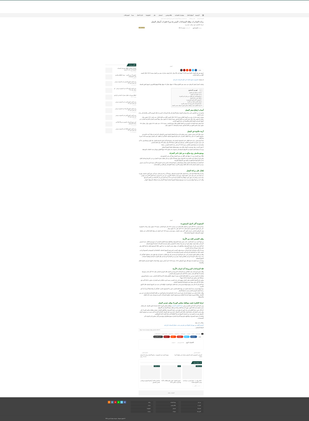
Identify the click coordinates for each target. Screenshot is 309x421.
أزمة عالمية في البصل (195, 94)
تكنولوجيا (148, 15)
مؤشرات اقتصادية (179, 15)
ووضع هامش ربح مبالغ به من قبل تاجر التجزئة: (190, 96)
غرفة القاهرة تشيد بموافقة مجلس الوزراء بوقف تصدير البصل (186, 105)
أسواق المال (190, 15)
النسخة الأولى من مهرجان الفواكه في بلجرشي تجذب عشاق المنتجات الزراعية (184, 325)
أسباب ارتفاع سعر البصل (195, 92)
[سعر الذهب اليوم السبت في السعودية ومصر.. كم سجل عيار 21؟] (108, 103)
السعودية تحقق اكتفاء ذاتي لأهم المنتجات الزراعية (185, 79)
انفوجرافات (127, 15)
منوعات (174, 411)
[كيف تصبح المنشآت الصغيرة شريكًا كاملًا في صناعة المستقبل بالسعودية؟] (108, 124)
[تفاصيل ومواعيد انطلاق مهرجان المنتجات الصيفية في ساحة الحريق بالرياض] (108, 70)
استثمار (160, 15)
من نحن (199, 402)
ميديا (132, 15)
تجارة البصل (183, 333)
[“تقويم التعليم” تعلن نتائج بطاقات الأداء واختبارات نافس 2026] (171, 372)
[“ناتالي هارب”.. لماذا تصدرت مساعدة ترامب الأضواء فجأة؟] (192, 372)
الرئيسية (197, 15)
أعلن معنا (199, 411)
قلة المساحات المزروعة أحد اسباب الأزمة (191, 103)
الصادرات (188, 333)
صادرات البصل (164, 333)
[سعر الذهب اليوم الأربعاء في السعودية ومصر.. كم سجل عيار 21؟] (108, 110)
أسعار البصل (198, 333)
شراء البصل (171, 333)
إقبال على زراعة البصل (195, 98)
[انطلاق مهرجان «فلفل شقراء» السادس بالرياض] (108, 97)
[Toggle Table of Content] (200, 90)
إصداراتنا (199, 408)
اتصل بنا (199, 405)
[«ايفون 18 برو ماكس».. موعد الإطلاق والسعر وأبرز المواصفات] (108, 77)
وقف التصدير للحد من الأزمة (194, 101)
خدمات (179, 366)
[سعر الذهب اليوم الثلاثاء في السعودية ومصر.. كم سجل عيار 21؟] (108, 130)
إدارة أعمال (140, 15)
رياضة (149, 402)
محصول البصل (157, 333)
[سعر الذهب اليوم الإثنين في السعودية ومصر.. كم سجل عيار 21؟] (108, 117)
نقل (154, 15)
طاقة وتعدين (169, 15)
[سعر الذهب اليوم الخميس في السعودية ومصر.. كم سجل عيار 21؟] (108, 83)
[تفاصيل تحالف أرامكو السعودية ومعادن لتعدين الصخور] (150, 372)
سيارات (149, 411)
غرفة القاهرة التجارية (177, 305)
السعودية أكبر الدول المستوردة (194, 100)
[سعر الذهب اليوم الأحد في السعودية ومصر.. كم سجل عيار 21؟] (108, 90)
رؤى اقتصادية (173, 402)
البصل (193, 333)
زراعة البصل (177, 333)
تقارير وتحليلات (141, 27)
